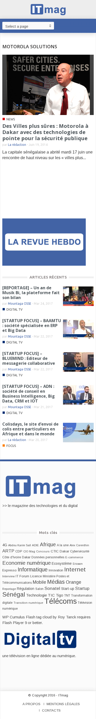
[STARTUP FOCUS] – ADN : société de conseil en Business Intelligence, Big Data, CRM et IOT (28, 394)
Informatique (33, 570)
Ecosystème (62, 563)
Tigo (59, 595)
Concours (43, 551)
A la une (63, 545)
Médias (56, 582)
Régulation (25, 589)
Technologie (36, 595)
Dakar (26, 557)
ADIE (35, 545)
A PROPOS (31, 704)
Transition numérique (28, 602)
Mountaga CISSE (19, 303)
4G (4, 545)
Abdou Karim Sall (19, 545)
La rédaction (17, 144)
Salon (39, 589)
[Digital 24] (44, 241)
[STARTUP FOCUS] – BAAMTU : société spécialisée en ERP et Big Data (31, 325)
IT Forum (22, 576)
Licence (36, 576)
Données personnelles (47, 557)
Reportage (9, 588)
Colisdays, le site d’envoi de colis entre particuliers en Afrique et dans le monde (30, 429)
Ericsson (78, 563)
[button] (91, 25)
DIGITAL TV (14, 309)
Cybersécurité (79, 551)
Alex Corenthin (79, 545)
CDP (18, 551)
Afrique (48, 544)
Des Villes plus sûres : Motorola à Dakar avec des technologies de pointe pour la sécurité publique (45, 132)
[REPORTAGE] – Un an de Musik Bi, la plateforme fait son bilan (31, 292)
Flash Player (13, 622)
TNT (67, 595)
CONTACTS (51, 710)
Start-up (67, 589)
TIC (51, 595)
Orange (73, 582)
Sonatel (52, 588)
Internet (75, 569)
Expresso (9, 570)
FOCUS (11, 445)
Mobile (39, 582)
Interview (8, 576)
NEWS (10, 119)
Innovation (56, 570)
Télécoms (60, 601)
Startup (82, 588)
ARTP (8, 550)
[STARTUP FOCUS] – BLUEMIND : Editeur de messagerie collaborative (28, 358)
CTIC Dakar (60, 551)
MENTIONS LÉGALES (63, 704)
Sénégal (13, 594)
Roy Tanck (67, 617)
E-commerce (74, 557)
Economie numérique (26, 563)
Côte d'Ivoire (11, 557)
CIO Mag (29, 551)
